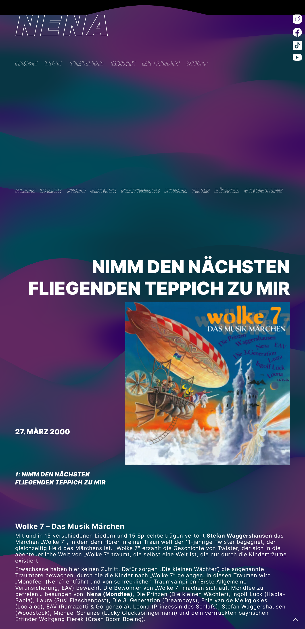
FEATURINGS (140, 191)
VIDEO (76, 191)
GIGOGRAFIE (263, 191)
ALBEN (25, 191)
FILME (201, 191)
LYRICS (51, 191)
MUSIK (123, 63)
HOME (26, 63)
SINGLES (103, 191)
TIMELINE (86, 63)
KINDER (176, 191)
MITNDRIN (161, 63)
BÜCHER (227, 191)
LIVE (53, 63)
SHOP (197, 63)
